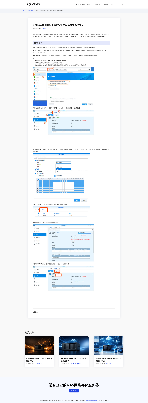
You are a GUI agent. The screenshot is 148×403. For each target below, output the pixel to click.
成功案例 (106, 4)
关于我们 (120, 4)
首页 (77, 4)
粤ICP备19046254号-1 (92, 400)
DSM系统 (83, 4)
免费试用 (74, 390)
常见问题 (39, 364)
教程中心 (30, 11)
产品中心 (89, 4)
